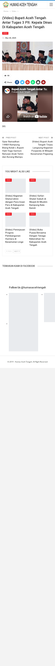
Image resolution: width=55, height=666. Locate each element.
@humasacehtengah (33, 287)
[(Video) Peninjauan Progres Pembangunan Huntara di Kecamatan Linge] (15, 220)
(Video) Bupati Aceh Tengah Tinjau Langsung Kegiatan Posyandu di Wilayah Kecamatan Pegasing (42, 147)
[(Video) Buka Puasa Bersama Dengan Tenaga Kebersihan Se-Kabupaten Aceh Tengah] (39, 220)
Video (5, 33)
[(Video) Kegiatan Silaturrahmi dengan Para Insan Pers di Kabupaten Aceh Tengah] (15, 186)
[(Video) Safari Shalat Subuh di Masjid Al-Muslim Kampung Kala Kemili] (39, 186)
